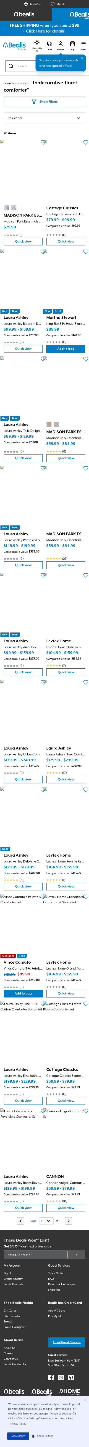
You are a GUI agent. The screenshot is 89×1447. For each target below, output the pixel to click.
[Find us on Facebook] (51, 1377)
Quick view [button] (29, 242)
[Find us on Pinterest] (71, 1377)
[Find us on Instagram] (61, 1377)
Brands (8, 1321)
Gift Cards (10, 1310)
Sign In (8, 1273)
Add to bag (71, 350)
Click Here (35, 31)
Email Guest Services (67, 1342)
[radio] (6, 207)
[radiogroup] (10, 207)
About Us (10, 1348)
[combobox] (44, 117)
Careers (9, 1353)
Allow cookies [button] (18, 1436)
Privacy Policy (17, 1423)
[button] (42, 1436)
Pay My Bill (55, 1316)
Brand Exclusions (14, 1327)
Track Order (55, 1273)
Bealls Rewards (14, 1284)
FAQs (51, 1278)
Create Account (13, 1278)
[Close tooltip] (82, 58)
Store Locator (12, 1316)
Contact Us (11, 1358)
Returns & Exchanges (61, 1284)
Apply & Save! (57, 1310)
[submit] (76, 1254)
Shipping (54, 1289)
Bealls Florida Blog (15, 1364)
